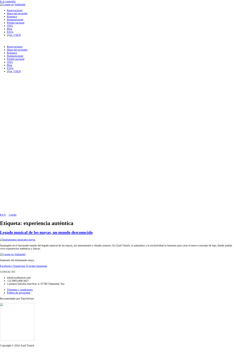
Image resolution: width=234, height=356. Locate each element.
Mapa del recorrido (17, 13)
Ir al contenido (8, 1)
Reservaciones (14, 10)
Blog (9, 28)
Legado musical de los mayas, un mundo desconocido (46, 232)
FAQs (10, 31)
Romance (12, 16)
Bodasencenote (15, 19)
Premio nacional (15, 22)
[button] (97, 40)
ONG (10, 25)
